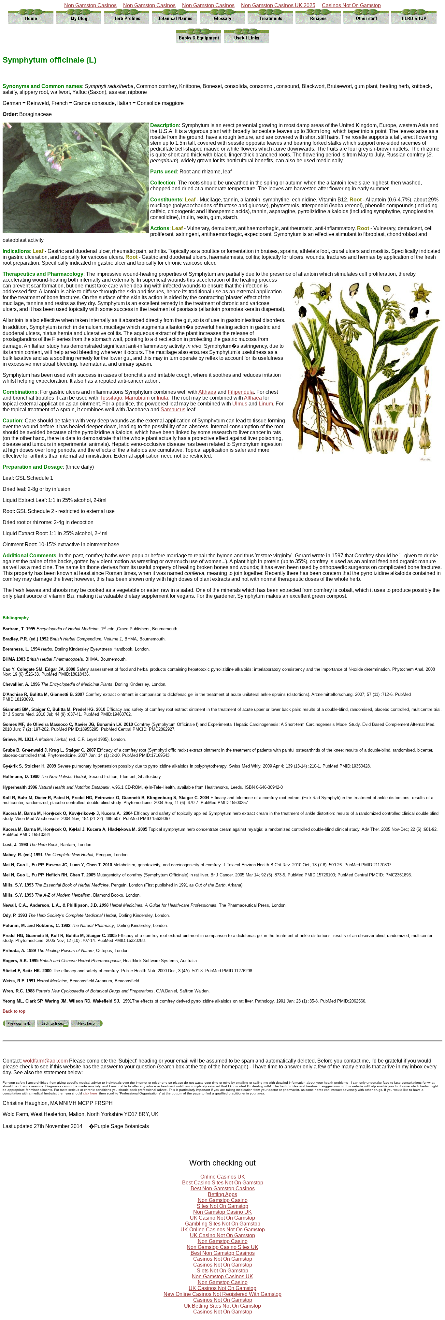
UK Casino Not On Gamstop (222, 1218)
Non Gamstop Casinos (90, 5)
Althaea (207, 392)
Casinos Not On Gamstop (351, 5)
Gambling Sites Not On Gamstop (222, 1223)
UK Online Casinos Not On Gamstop (222, 1229)
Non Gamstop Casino (223, 1200)
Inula (162, 398)
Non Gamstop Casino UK (222, 1212)
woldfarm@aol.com (45, 1060)
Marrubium (137, 398)
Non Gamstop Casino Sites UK (222, 1247)
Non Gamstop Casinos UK (222, 1276)
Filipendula (241, 392)
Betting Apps (222, 1194)
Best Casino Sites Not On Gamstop (222, 1182)
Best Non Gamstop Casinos (223, 1188)
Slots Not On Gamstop (222, 1270)
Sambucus (173, 409)
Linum (266, 403)
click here (90, 1093)
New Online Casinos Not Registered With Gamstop (222, 1294)
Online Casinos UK (222, 1177)
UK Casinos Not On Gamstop (222, 1288)
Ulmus (239, 403)
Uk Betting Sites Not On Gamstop (222, 1306)
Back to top (14, 1011)
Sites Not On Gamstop (222, 1206)
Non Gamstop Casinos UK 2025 (278, 5)
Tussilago (111, 398)
